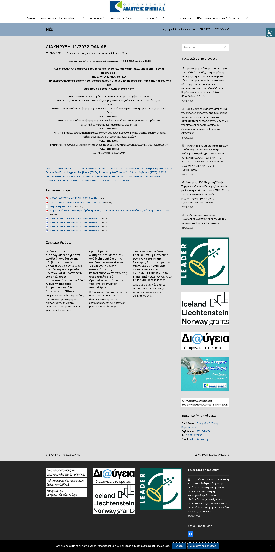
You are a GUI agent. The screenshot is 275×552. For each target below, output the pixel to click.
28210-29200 (203, 431)
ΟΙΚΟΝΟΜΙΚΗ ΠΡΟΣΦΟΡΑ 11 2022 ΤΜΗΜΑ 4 (104, 180)
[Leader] (161, 509)
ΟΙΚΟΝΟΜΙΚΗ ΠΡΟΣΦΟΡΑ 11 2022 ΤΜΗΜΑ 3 (74, 226)
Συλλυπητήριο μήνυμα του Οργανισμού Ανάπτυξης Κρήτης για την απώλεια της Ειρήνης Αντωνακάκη (203, 219)
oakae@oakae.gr (199, 439)
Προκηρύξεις (120, 53)
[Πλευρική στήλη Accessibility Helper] (270, 32)
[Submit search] (225, 47)
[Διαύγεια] (114, 483)
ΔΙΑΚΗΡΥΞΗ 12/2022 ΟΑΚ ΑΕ (210, 455)
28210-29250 (195, 435)
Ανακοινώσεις (77, 53)
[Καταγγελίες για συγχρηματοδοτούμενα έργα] (66, 496)
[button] (247, 18)
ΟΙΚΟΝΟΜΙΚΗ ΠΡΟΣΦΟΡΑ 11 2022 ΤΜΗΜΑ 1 (70, 176)
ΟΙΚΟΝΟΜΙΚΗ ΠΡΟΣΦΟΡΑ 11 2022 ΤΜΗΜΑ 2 (119, 176)
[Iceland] (114, 513)
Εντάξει (178, 545)
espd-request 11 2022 (159, 168)
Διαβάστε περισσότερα (203, 545)
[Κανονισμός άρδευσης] (66, 476)
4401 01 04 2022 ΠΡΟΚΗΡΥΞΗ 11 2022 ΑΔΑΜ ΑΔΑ (120, 168)
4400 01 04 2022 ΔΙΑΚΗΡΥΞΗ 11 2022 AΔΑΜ (69, 168)
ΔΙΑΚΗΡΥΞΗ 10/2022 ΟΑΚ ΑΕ (63, 455)
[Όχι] (270, 546)
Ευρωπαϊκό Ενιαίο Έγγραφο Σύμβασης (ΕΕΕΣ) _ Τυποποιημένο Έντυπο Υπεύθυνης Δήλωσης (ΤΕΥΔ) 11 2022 (106, 172)
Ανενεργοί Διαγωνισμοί (99, 53)
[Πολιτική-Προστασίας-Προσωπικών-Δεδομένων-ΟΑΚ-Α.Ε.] (66, 486)
